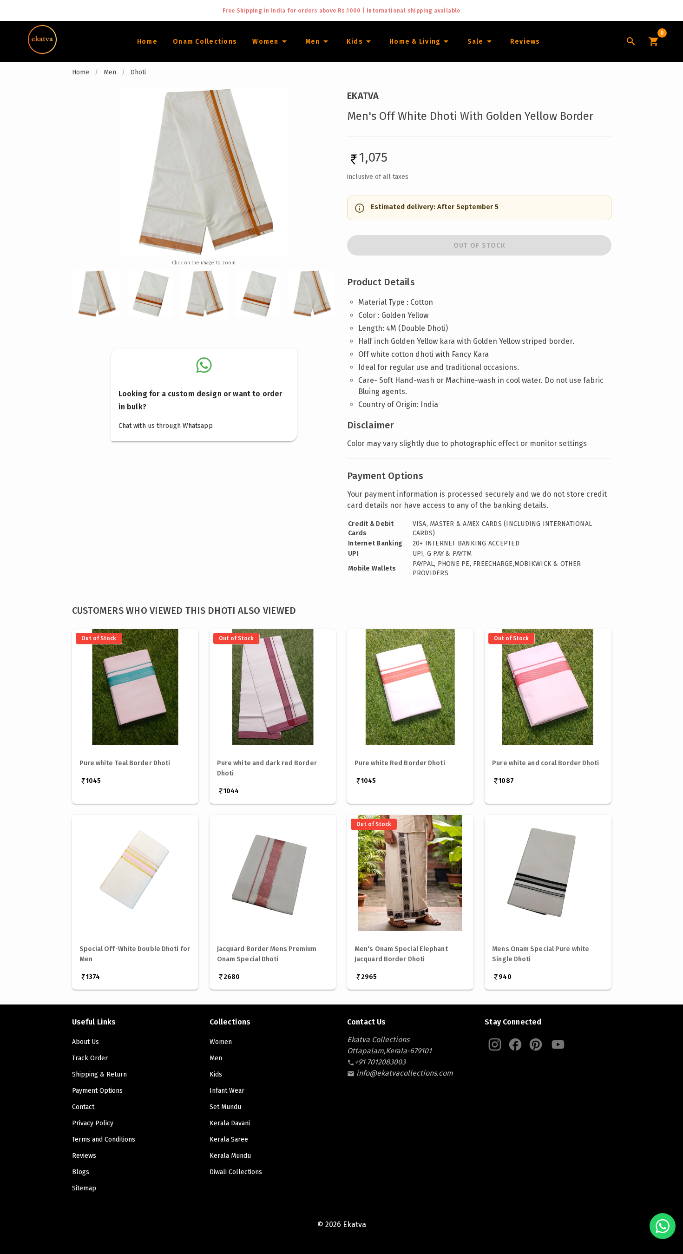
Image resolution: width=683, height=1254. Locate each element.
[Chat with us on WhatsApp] (663, 1226)
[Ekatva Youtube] (558, 1044)
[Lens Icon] (631, 41)
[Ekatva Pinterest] (535, 1044)
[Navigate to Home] (42, 50)
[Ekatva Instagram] (495, 1044)
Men (110, 72)
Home (80, 72)
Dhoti (138, 72)
